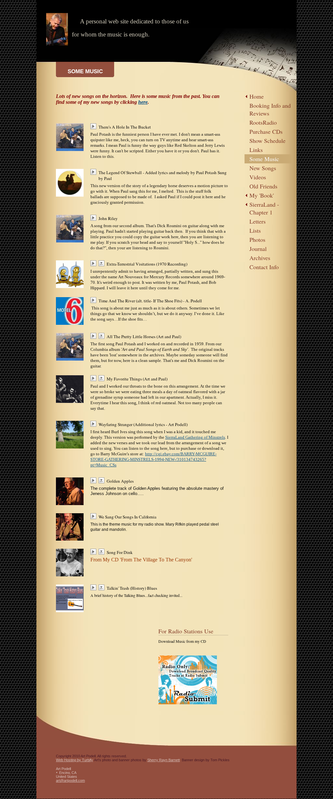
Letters (257, 221)
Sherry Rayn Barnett (163, 760)
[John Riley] (94, 218)
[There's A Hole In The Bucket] (94, 126)
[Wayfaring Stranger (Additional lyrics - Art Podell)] (94, 424)
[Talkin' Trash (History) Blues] (94, 587)
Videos (257, 177)
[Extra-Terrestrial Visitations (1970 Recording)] (94, 263)
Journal (258, 249)
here (143, 102)
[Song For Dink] (94, 552)
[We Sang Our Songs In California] (94, 516)
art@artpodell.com (70, 780)
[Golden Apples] (94, 480)
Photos (257, 239)
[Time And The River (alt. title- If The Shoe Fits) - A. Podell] (94, 300)
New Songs (262, 168)
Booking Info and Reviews (270, 109)
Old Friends (263, 186)
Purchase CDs (266, 131)
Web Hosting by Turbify (74, 760)
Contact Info (264, 267)
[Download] (103, 263)
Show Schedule (267, 141)
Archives (259, 258)
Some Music (264, 159)
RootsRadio (263, 122)
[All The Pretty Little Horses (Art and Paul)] (94, 336)
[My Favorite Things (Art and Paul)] (94, 378)
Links (256, 150)
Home (256, 96)
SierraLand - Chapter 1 (264, 208)
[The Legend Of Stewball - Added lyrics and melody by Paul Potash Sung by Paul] (94, 172)
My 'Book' (261, 195)
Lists (255, 230)
